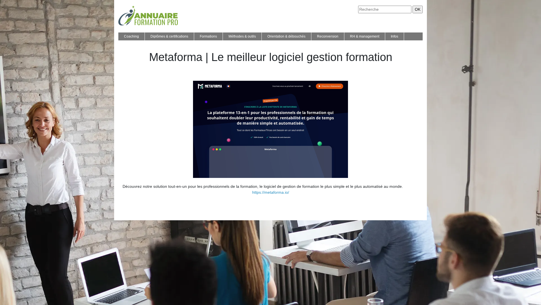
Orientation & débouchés (286, 36)
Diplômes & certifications (169, 36)
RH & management (364, 36)
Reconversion (327, 36)
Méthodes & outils (242, 36)
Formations (208, 36)
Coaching (131, 36)
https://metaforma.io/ (270, 192)
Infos (394, 36)
